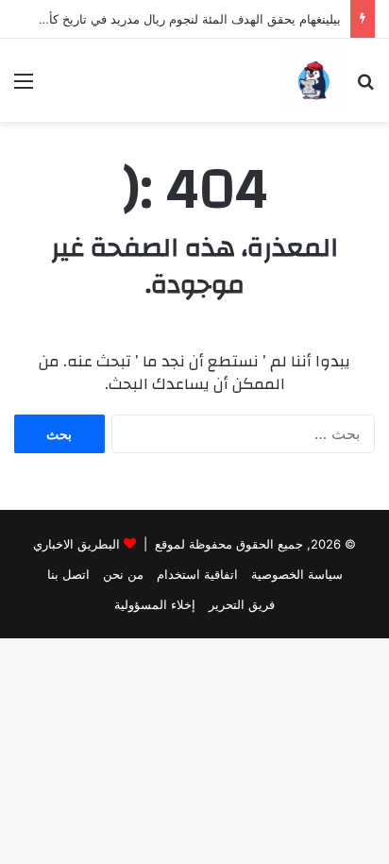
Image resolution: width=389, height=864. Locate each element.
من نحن (123, 574)
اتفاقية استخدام (197, 574)
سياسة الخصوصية (297, 574)
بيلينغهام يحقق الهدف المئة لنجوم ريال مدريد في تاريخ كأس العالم (171, 18)
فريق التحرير (242, 604)
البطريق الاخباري (76, 543)
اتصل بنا (68, 574)
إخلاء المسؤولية (154, 604)
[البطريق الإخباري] (313, 80)
